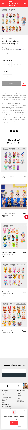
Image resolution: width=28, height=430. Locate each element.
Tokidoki (19, 398)
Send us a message (6, 408)
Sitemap (4, 400)
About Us (4, 393)
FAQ (3, 394)
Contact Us (4, 402)
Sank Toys (19, 394)
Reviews (13, 90)
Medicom (19, 397)
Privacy (3, 396)
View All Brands (20, 401)
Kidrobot (19, 392)
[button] (14, 49)
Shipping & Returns (6, 397)
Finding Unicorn (7, 39)
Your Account (5, 399)
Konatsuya (19, 400)
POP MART (19, 395)
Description (5, 90)
